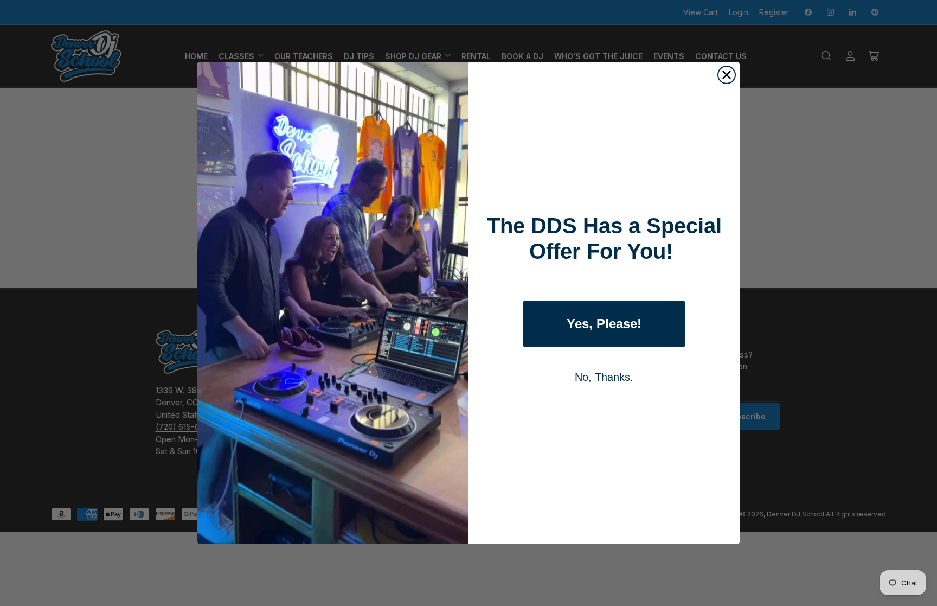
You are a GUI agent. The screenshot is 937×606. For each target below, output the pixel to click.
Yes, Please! (604, 323)
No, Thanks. (604, 377)
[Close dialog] (726, 75)
